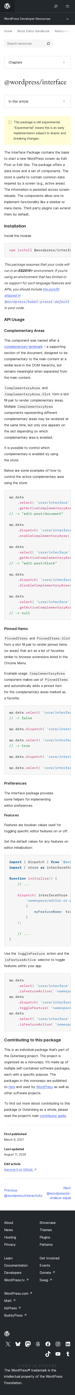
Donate (47, 1273)
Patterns (46, 1244)
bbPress (12, 1308)
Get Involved (50, 1258)
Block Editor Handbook (34, 31)
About (8, 1223)
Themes (46, 1230)
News (8, 1230)
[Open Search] (56, 6)
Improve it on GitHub (20, 1169)
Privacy (10, 1244)
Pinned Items (16, 628)
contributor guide (53, 1116)
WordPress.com (18, 1293)
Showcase (48, 1223)
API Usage (14, 319)
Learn (8, 1258)
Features (11, 815)
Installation (15, 226)
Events (45, 1265)
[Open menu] (68, 6)
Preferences (15, 783)
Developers (12, 1273)
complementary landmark (23, 347)
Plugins (45, 1237)
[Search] (48, 43)
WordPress (44, 1087)
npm (12, 1087)
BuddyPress (15, 1315)
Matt (10, 1301)
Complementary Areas (24, 330)
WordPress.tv (16, 1280)
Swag (46, 1280)
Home (8, 31)
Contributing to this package (32, 1039)
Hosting (10, 1237)
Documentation (16, 1265)
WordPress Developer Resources (27, 18)
